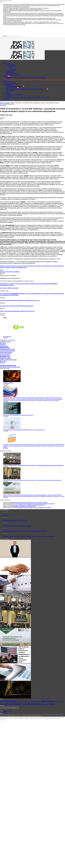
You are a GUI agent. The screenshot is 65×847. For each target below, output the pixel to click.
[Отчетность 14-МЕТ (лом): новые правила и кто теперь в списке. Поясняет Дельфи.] (15, 592)
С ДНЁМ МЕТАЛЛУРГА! (8, 383)
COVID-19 (10, 271)
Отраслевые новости (11, 73)
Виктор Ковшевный (8, 701)
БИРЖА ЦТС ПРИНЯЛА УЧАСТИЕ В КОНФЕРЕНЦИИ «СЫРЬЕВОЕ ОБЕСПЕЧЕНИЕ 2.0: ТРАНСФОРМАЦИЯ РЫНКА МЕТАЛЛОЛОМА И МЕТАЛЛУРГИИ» (33, 465)
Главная (2, 102)
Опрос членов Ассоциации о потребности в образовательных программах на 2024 (27, 89)
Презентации (13, 66)
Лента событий (10, 90)
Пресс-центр (7, 63)
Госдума (18, 701)
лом (19, 703)
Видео (11, 67)
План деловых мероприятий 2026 (15, 86)
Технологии (7, 93)
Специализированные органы (7, 349)
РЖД (4, 704)
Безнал (6, 76)
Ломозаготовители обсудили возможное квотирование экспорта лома (19, 300)
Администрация (4, 346)
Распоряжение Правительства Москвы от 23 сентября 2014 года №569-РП (33, 507)
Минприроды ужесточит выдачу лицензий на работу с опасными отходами (29, 502)
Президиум (3, 344)
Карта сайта (3, 361)
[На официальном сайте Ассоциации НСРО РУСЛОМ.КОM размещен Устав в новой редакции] (12, 428)
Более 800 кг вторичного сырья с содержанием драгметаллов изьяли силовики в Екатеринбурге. (26, 8)
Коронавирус (7, 102)
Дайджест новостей (11, 70)
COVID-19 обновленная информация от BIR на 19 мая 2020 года (17, 311)
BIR (7, 271)
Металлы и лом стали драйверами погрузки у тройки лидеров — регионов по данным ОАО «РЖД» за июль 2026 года (30, 22)
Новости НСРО (10, 72)
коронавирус (16, 271)
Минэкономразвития (57, 701)
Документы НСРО (4, 355)
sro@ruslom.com (7, 710)
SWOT (7, 79)
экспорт (52, 704)
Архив (7, 92)
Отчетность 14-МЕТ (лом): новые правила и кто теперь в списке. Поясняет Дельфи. (22, 9)
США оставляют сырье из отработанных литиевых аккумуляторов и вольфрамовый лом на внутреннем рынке (29, 18)
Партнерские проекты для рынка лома (10, 367)
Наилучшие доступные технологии (14, 94)
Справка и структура (5, 341)
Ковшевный (25, 701)
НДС (62, 701)
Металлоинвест (32, 701)
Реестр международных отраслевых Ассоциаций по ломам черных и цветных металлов (27, 97)
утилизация (46, 704)
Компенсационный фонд (6, 352)
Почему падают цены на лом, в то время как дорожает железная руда (28, 505)
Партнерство (7, 96)
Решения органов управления (7, 350)
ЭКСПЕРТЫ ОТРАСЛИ (12, 87)
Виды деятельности (11, 83)
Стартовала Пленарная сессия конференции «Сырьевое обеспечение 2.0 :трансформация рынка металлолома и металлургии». (33, 13)
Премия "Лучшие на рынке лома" (8, 359)
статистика (40, 704)
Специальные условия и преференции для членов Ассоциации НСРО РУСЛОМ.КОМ (26, 77)
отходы (22, 704)
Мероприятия (7, 84)
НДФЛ (1, 704)
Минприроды (39, 701)
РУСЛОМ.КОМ (11, 704)
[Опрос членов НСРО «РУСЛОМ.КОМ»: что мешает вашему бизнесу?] (12, 413)
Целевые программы (5, 358)
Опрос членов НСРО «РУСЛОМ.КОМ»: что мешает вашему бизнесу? (18, 415)
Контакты (6, 99)
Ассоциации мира (7, 336)
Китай (21, 701)
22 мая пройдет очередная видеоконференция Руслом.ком (16, 306)
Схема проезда (4, 712)
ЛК (4, 62)
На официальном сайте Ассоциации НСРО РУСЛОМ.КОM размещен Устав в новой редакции (24, 429)
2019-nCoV (3, 271)
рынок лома (29, 703)
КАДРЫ (5, 80)
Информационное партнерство (13, 74)
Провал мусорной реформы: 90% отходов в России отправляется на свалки (36, 503)
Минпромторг (48, 701)
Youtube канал (13, 69)
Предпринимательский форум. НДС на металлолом (24, 506)
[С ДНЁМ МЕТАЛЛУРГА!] (12, 381)
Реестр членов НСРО (9, 82)
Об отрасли (3, 343)
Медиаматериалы (10, 64)
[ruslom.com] (22, 49)
